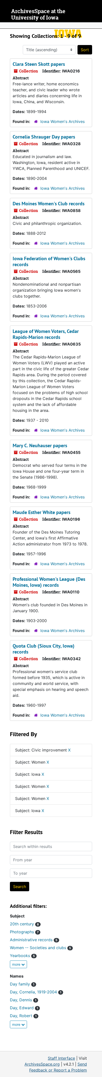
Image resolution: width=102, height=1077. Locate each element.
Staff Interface (61, 1058)
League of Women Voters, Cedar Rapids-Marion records (46, 334)
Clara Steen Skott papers (39, 64)
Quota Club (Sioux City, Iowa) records (44, 649)
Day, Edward (24, 1007)
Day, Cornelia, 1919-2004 (35, 991)
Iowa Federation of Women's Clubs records (49, 261)
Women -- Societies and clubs (40, 947)
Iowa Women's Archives (62, 121)
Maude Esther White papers (41, 512)
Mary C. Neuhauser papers (40, 445)
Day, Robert (23, 1015)
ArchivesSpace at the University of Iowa (38, 14)
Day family (22, 984)
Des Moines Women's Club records (48, 203)
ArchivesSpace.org (42, 1064)
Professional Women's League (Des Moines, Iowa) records (49, 582)
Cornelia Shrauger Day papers (44, 137)
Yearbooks (22, 955)
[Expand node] (97, 25)
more (16, 964)
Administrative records (33, 939)
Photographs (24, 931)
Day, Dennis (23, 999)
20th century (24, 923)
